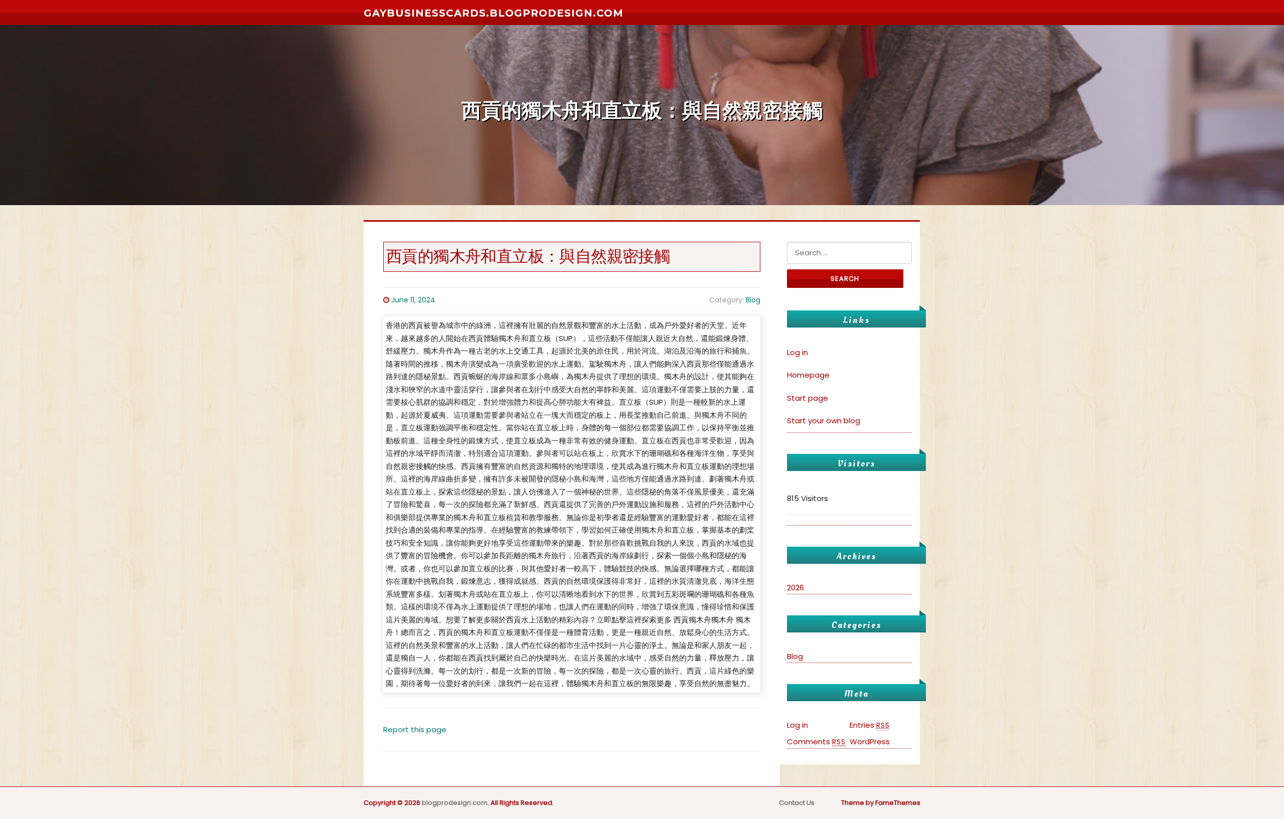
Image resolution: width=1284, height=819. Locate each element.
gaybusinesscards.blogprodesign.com (493, 13)
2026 (795, 587)
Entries (870, 725)
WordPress (870, 741)
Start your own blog (823, 420)
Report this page (414, 729)
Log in (797, 352)
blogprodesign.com (455, 802)
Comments (816, 741)
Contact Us (797, 802)
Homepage (808, 375)
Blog (753, 300)
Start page (807, 398)
